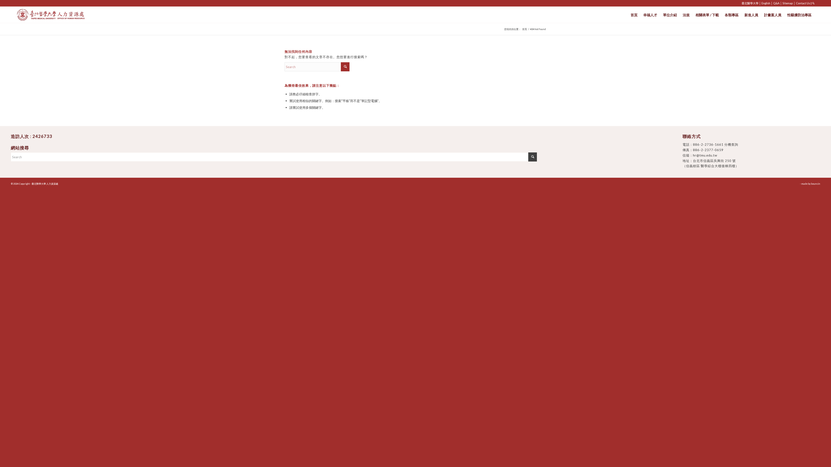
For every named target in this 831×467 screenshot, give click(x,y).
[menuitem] (634, 15)
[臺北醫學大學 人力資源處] (60, 15)
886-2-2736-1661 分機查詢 (715, 144)
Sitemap (788, 3)
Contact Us (803, 3)
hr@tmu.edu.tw (705, 155)
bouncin (815, 183)
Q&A (776, 3)
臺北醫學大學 (750, 3)
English (766, 3)
